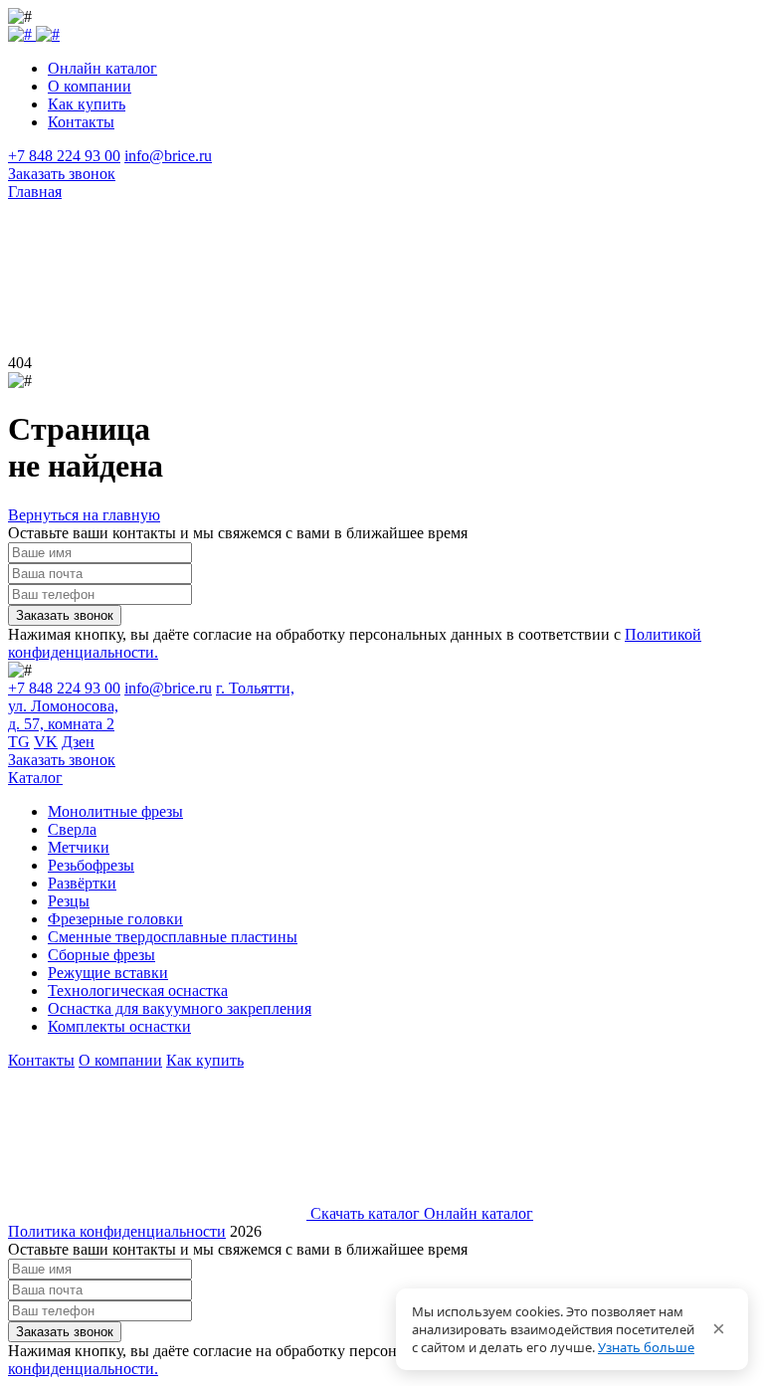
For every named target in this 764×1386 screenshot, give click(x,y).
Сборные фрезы (101, 954)
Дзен (78, 741)
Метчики (78, 847)
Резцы (69, 900)
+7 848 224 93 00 (64, 155)
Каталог (35, 777)
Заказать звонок (61, 173)
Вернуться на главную (84, 514)
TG (19, 741)
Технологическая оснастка (138, 990)
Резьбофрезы (91, 865)
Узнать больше (646, 1347)
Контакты (81, 121)
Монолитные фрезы (115, 811)
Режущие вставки (108, 972)
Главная (35, 191)
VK (46, 741)
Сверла (72, 829)
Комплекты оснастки (119, 1026)
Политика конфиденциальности (117, 1231)
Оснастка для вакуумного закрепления (179, 1008)
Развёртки (82, 883)
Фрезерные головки (115, 918)
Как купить (86, 104)
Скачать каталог (365, 1213)
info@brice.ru (168, 155)
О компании (89, 86)
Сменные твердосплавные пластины (172, 936)
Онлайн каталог (102, 68)
